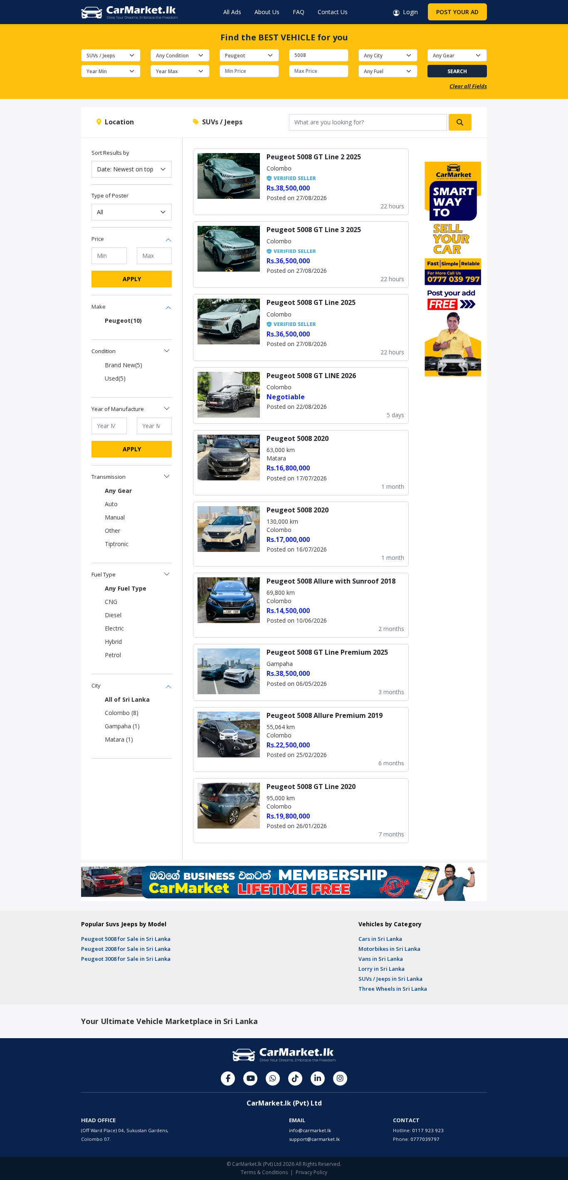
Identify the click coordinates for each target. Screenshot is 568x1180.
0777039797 (425, 1139)
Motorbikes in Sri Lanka (389, 948)
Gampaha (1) (122, 726)
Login (409, 12)
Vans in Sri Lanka (380, 958)
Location (117, 121)
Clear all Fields (468, 86)
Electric (114, 628)
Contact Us (333, 12)
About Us (266, 12)
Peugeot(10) (123, 320)
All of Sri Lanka (127, 699)
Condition (103, 351)
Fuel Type (103, 574)
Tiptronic (116, 544)
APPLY (132, 279)
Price (97, 238)
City (96, 685)
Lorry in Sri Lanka (381, 968)
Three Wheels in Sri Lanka (392, 988)
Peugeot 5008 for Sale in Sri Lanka (125, 939)
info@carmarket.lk (310, 1130)
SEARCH (457, 71)
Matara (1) (119, 739)
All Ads (232, 12)
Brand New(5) (123, 365)
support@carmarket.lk (314, 1139)
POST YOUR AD (457, 12)
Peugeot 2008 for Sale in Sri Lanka (125, 948)
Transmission (108, 476)
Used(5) (115, 378)
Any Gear (118, 491)
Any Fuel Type (125, 588)
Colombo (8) (121, 713)
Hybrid (113, 642)
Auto (111, 504)
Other (112, 530)
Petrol (113, 655)
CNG (111, 602)
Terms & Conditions (264, 1172)
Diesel (113, 615)
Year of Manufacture (117, 409)
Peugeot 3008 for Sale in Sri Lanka (125, 958)
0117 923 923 (428, 1130)
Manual (115, 517)
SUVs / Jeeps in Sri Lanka (390, 978)
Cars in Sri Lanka (380, 939)
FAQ (298, 12)
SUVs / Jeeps (220, 121)
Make (98, 306)
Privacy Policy (311, 1172)
